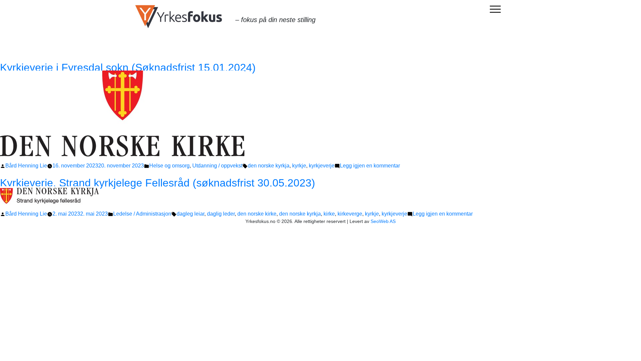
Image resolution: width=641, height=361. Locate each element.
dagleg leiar (190, 214)
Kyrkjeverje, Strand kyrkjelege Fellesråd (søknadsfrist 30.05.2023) (157, 183)
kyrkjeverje (322, 165)
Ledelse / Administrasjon (142, 214)
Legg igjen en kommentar (370, 165)
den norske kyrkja (268, 165)
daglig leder (221, 214)
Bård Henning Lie (26, 165)
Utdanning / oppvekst (217, 165)
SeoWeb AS (383, 221)
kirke (329, 214)
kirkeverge (350, 214)
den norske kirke (256, 214)
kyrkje (299, 165)
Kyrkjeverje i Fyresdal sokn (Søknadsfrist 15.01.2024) (128, 68)
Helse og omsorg (169, 165)
